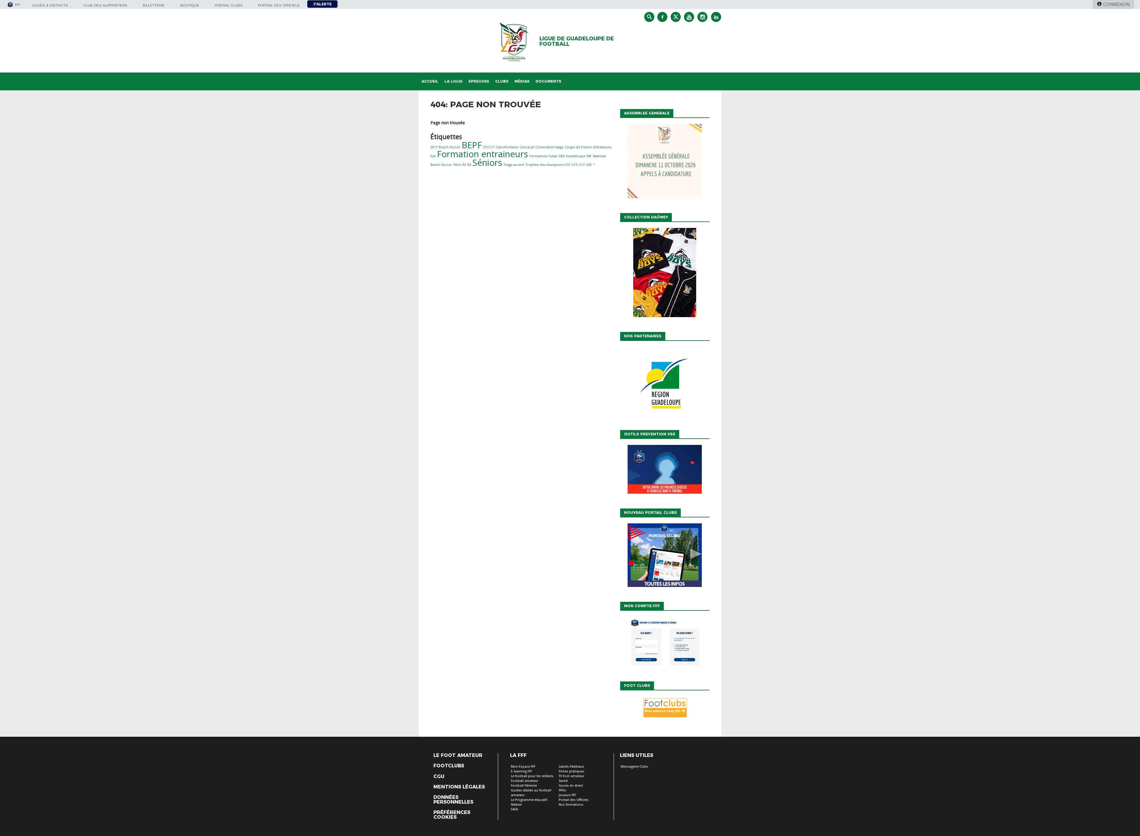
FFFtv (562, 790)
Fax (433, 156)
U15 (574, 165)
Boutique (189, 5)
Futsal (552, 156)
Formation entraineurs (482, 154)
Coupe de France (578, 147)
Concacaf (527, 147)
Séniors (487, 163)
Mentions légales (459, 787)
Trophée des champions (544, 165)
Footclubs (448, 765)
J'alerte (322, 4)
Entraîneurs (602, 147)
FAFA (514, 809)
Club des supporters (105, 5)
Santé (563, 781)
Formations (538, 156)
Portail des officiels (279, 5)
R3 (469, 165)
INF (589, 156)
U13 (567, 165)
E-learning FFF (521, 771)
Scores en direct (571, 786)
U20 (589, 165)
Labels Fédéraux (571, 767)
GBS (561, 156)
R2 (464, 165)
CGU (438, 776)
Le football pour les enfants (532, 776)
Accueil (430, 81)
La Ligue (453, 81)
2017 (434, 147)
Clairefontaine (507, 147)
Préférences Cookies (451, 815)
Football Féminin (524, 786)
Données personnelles (453, 799)
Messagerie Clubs (634, 767)
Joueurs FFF (567, 795)
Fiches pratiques (571, 771)
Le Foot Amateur (457, 755)
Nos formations (571, 805)
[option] (664, 384)
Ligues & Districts (50, 5)
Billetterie (154, 5)
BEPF (472, 145)
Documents (548, 81)
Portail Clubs (229, 5)
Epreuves (478, 81)
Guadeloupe (575, 156)
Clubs (502, 81)
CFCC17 (489, 147)
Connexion (1116, 4)
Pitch (457, 165)
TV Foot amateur (571, 776)
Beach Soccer (449, 147)
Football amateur (524, 781)
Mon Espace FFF (523, 767)
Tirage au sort (514, 165)
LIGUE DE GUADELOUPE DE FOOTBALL (576, 41)
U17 (582, 165)
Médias (522, 81)
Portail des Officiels (574, 800)
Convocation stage (549, 147)
